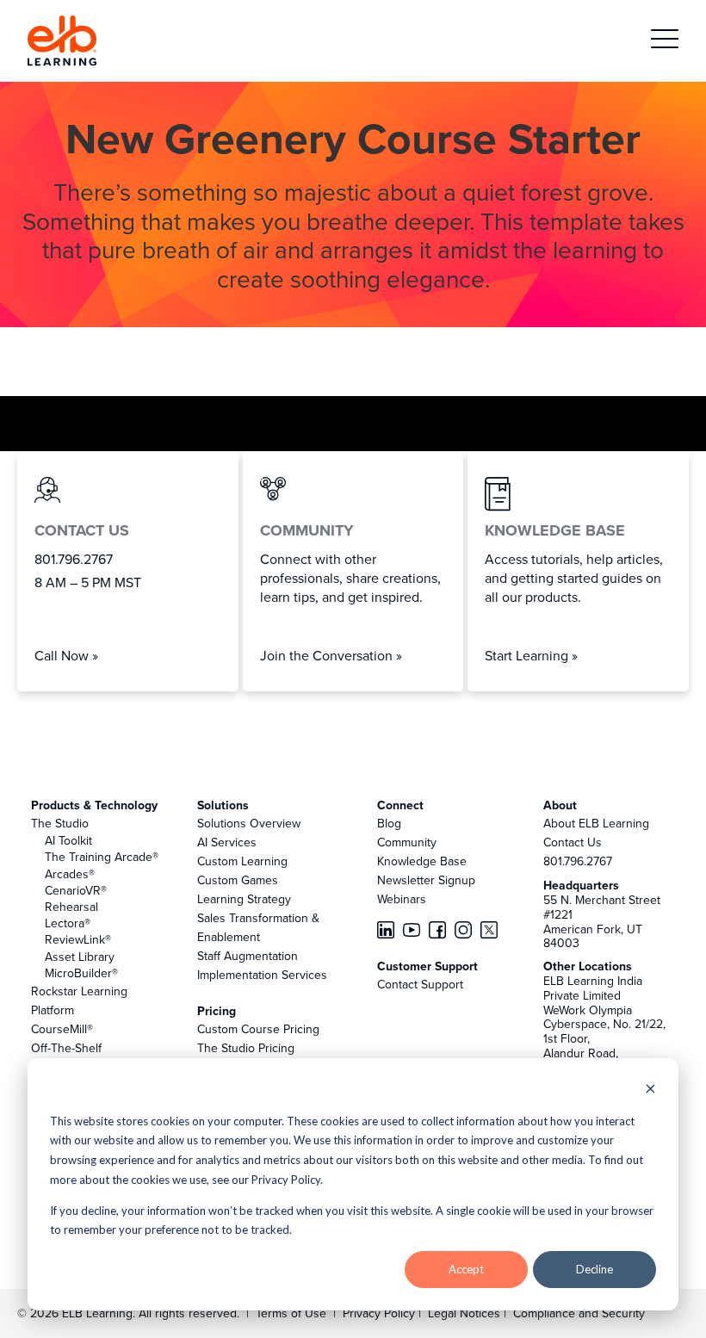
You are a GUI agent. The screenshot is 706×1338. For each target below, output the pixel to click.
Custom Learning (242, 861)
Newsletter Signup (426, 880)
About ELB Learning (596, 823)
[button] (664, 40)
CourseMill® (62, 1029)
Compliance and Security (579, 1313)
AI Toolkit (68, 840)
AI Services (227, 842)
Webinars (401, 898)
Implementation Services (262, 974)
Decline (594, 1269)
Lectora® (67, 923)
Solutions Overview (248, 823)
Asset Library (80, 956)
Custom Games (237, 880)
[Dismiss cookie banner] (650, 1090)
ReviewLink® (78, 939)
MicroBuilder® (81, 973)
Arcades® (70, 874)
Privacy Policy (380, 1313)
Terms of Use (289, 1313)
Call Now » (66, 655)
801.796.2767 (577, 861)
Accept (466, 1269)
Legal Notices (466, 1313)
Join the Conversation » (331, 655)
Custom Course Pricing (258, 1029)
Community (407, 842)
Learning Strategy (244, 898)
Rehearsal (71, 906)
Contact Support (420, 984)
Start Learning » (531, 655)
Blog (389, 823)
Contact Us (572, 842)
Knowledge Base (422, 861)
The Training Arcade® (101, 856)
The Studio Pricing (245, 1047)
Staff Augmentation (247, 955)
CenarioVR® (76, 890)
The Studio (60, 823)
